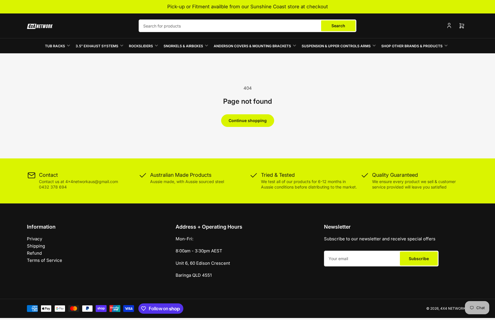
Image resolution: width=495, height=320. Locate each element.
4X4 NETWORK (452, 308)
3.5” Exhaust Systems (97, 46)
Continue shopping (248, 120)
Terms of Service (44, 260)
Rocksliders (141, 46)
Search (338, 25)
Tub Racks (55, 46)
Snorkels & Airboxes (183, 46)
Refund (34, 253)
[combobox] (247, 25)
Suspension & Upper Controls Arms (336, 46)
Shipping (36, 246)
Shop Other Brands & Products (412, 46)
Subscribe (419, 258)
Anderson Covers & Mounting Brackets (252, 46)
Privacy (34, 239)
